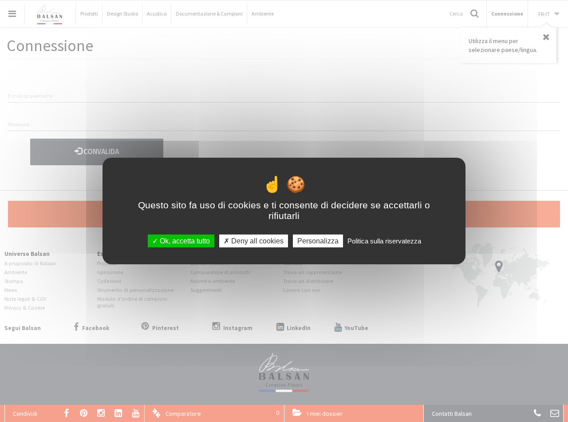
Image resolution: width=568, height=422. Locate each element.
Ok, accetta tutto (184, 241)
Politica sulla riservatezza (384, 241)
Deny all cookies (256, 241)
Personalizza (318, 241)
